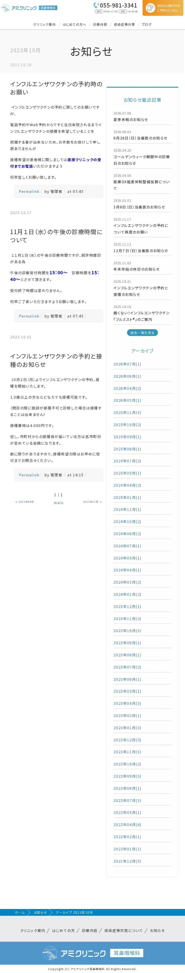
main (58, 502)
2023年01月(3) (127, 727)
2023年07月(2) (127, 667)
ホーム (20, 912)
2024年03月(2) (127, 582)
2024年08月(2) (127, 533)
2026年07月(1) (127, 364)
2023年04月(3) (127, 703)
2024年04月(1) (127, 570)
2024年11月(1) (127, 509)
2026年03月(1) (127, 400)
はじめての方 (63, 930)
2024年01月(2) (127, 594)
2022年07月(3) (127, 800)
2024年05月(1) (127, 558)
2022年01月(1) (127, 849)
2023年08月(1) (127, 655)
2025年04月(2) (127, 485)
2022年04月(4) (127, 824)
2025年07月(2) (127, 461)
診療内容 (100, 24)
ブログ (147, 24)
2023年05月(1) (127, 691)
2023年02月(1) (127, 715)
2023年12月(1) (127, 606)
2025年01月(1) (127, 497)
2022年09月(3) (127, 776)
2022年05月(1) (127, 812)
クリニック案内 (44, 24)
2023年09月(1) (127, 642)
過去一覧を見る (142, 332)
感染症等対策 (124, 24)
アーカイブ (142, 350)
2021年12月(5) (127, 861)
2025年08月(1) (127, 449)
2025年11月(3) (127, 412)
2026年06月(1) (127, 376)
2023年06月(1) (127, 679)
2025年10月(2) (127, 424)
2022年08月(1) (127, 788)
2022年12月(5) (127, 739)
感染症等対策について (123, 930)
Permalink (29, 191)
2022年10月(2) (127, 764)
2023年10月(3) (127, 630)
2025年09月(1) (127, 436)
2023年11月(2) (127, 618)
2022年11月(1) (127, 751)
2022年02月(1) (127, 836)
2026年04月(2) (127, 388)
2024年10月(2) (127, 521)
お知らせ (40, 912)
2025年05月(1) (127, 473)
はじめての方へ (74, 24)
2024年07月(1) (127, 545)
